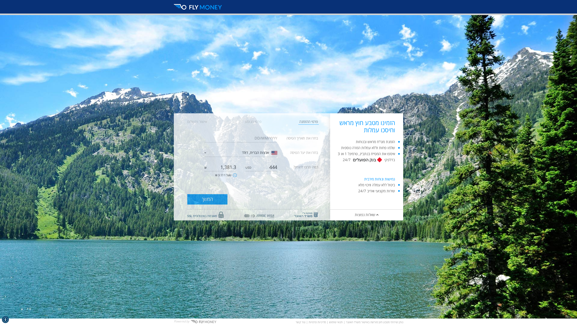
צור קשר (300, 322)
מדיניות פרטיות (317, 322)
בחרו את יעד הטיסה (304, 153)
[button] (5, 319)
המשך (207, 199)
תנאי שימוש (336, 322)
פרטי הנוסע (253, 121)
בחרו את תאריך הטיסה (302, 138)
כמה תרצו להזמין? (305, 167)
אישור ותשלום (197, 121)
